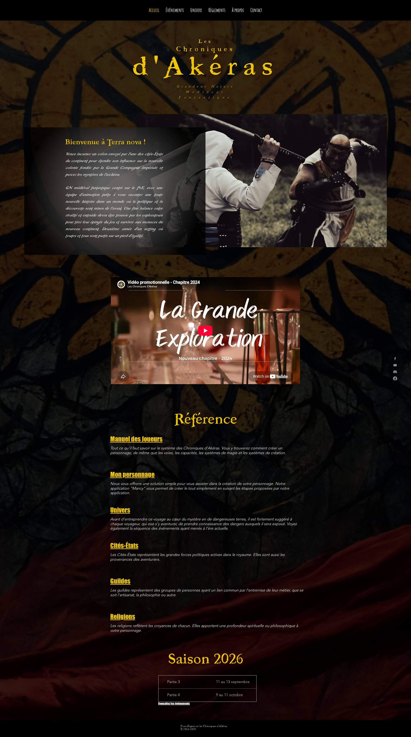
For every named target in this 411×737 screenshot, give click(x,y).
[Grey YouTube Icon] (395, 365)
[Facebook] (395, 378)
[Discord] (395, 372)
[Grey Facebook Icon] (395, 359)
